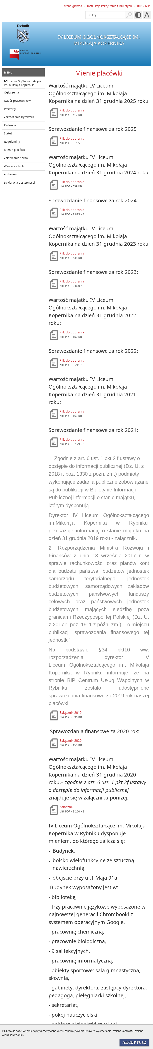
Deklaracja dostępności (19, 182)
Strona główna (72, 6)
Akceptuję (134, 1042)
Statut (8, 133)
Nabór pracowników (17, 100)
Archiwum (11, 174)
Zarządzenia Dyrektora (19, 117)
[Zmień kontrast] (138, 15)
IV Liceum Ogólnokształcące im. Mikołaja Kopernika (22, 83)
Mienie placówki (15, 150)
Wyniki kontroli (14, 166)
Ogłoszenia (11, 92)
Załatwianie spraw (16, 158)
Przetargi (10, 109)
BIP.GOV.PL (144, 6)
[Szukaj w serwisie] (129, 15)
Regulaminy (12, 141)
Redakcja (10, 125)
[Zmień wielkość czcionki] (147, 15)
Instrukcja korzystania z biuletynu (109, 6)
